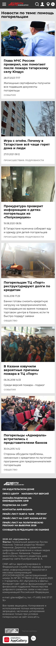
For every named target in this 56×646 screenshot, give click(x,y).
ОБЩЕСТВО (10, 321)
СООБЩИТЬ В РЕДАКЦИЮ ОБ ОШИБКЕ (25, 529)
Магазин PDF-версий (35, 493)
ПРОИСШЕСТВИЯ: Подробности (24, 160)
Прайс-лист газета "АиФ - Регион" (24, 514)
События (10, 95)
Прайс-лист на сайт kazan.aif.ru (24, 518)
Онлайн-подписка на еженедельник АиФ (17, 499)
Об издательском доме (18, 489)
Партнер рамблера (29, 631)
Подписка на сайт (14, 505)
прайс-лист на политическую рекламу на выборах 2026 (22, 524)
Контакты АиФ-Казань (17, 509)
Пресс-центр (10, 493)
